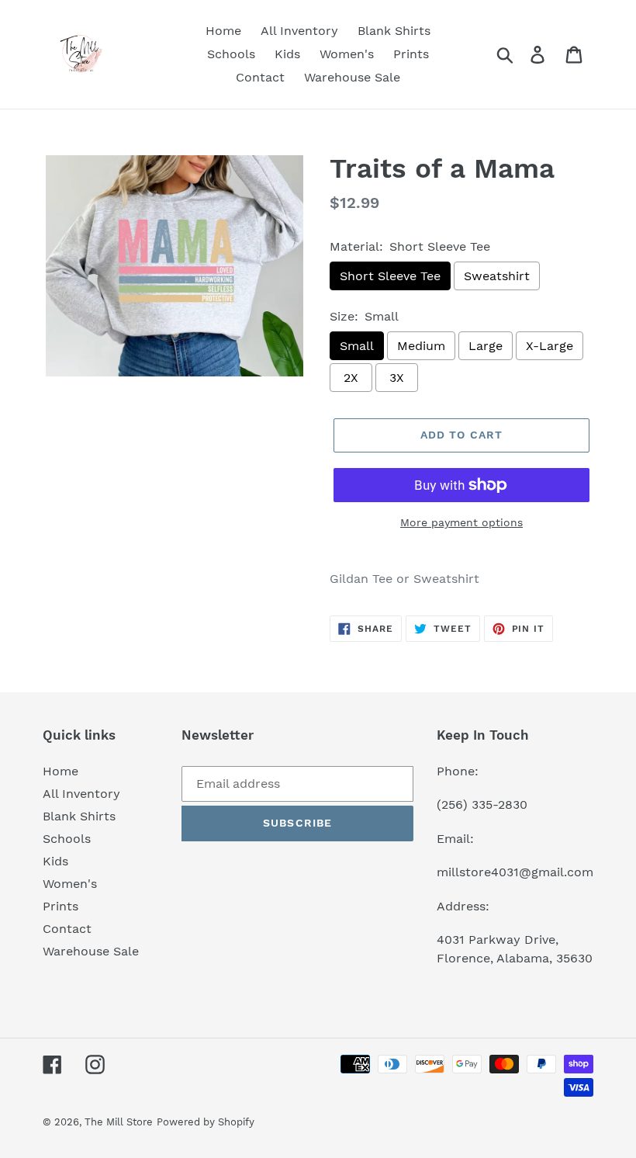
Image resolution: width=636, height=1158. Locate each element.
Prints (60, 906)
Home (60, 771)
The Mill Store (119, 1122)
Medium (421, 345)
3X (396, 377)
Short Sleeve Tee (390, 276)
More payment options (461, 522)
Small (357, 345)
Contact (67, 928)
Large (485, 345)
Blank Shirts (79, 816)
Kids (55, 861)
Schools (67, 838)
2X (351, 377)
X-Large (549, 345)
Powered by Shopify (205, 1122)
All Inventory (81, 793)
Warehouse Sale (91, 951)
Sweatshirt (497, 276)
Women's (70, 883)
